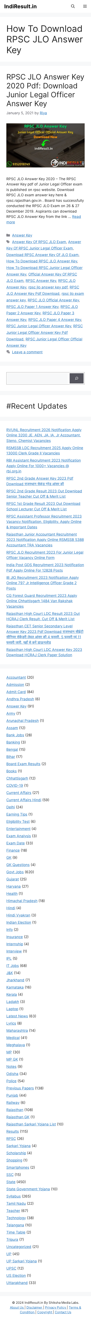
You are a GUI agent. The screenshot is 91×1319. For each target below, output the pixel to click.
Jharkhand (15, 980)
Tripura (12, 1239)
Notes (11, 1066)
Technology (16, 1218)
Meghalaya (15, 1045)
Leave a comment (27, 352)
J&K (9, 973)
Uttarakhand (17, 1283)
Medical (13, 1038)
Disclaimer (34, 1307)
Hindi (10, 908)
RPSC (11, 1139)
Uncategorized (18, 1247)
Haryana (13, 886)
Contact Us (63, 1312)
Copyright (45, 1312)
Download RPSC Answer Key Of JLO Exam (42, 255)
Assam (12, 728)
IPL (9, 958)
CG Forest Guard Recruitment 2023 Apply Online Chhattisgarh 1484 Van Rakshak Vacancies (41, 601)
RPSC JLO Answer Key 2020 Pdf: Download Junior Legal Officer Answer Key (45, 90)
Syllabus (13, 1196)
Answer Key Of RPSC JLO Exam (39, 242)
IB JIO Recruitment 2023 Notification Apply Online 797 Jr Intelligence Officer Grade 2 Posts (42, 583)
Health (12, 893)
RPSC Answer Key (41, 281)
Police (11, 1081)
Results (12, 1131)
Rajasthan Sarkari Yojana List (31, 1124)
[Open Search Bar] (73, 6)
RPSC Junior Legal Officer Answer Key (38, 326)
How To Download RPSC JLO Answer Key (41, 261)
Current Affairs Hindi (23, 800)
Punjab (12, 1095)
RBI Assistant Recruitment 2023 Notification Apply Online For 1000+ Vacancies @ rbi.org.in (43, 465)
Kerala (11, 994)
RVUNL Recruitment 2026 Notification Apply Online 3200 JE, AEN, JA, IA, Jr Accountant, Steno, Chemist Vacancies (43, 435)
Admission (15, 684)
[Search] (77, 378)
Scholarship (16, 1153)
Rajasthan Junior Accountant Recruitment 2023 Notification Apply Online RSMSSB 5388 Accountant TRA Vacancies (45, 539)
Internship (14, 944)
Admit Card (16, 692)
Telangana (15, 1225)
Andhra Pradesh (20, 699)
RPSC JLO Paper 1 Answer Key (32, 307)
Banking (13, 742)
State (10, 1182)
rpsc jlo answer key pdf (48, 287)
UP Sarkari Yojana (21, 1261)
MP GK (12, 1059)
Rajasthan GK (17, 1117)
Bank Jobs (15, 735)
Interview (14, 951)
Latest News (17, 1016)
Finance (13, 850)
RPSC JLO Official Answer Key (53, 300)
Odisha (12, 1074)
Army (10, 713)
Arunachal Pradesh (22, 721)
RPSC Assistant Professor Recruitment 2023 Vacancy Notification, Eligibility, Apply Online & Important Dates (44, 521)
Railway (12, 1102)
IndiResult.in (20, 6)
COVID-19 (14, 785)
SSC (10, 1175)
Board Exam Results (23, 764)
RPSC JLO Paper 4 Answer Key (54, 320)
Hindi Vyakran (18, 915)
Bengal (12, 749)
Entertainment (18, 829)
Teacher (13, 1211)
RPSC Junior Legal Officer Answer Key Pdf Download (44, 332)
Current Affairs (18, 793)
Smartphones (17, 1167)
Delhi (10, 807)
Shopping (14, 1160)
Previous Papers (20, 1088)
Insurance (14, 937)
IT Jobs (12, 966)
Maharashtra (17, 1030)
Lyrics (11, 1023)
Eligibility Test (18, 821)
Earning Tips (16, 814)
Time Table (15, 1232)
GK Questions (18, 865)
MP (9, 1052)
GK (8, 857)
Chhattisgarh (17, 778)
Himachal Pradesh (21, 901)
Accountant (16, 677)
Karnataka (15, 987)
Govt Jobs (15, 872)
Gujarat (12, 879)
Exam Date (15, 843)
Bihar (10, 757)
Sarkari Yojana (18, 1146)
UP (8, 1254)
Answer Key (22, 235)
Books (11, 771)
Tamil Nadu (16, 1203)
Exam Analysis (18, 836)
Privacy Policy (56, 1307)
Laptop (12, 1009)
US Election (16, 1275)
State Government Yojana (28, 1189)
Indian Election (18, 922)
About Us (17, 1307)
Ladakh (12, 1002)
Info (9, 930)
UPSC (11, 1268)
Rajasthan (14, 1110)
